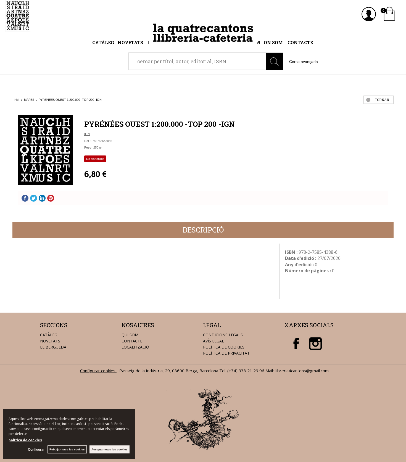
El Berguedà (53, 347)
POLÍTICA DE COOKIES (223, 347)
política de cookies (25, 440)
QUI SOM (130, 334)
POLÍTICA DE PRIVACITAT (226, 353)
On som (273, 42)
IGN (87, 134)
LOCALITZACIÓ (135, 347)
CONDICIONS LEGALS (223, 334)
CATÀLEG (48, 334)
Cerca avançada (303, 61)
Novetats (131, 42)
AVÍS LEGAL (213, 341)
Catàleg (103, 42)
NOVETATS (50, 341)
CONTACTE (132, 341)
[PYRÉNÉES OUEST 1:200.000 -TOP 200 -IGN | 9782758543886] (45, 150)
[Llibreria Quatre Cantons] (18, 29)
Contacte (300, 42)
